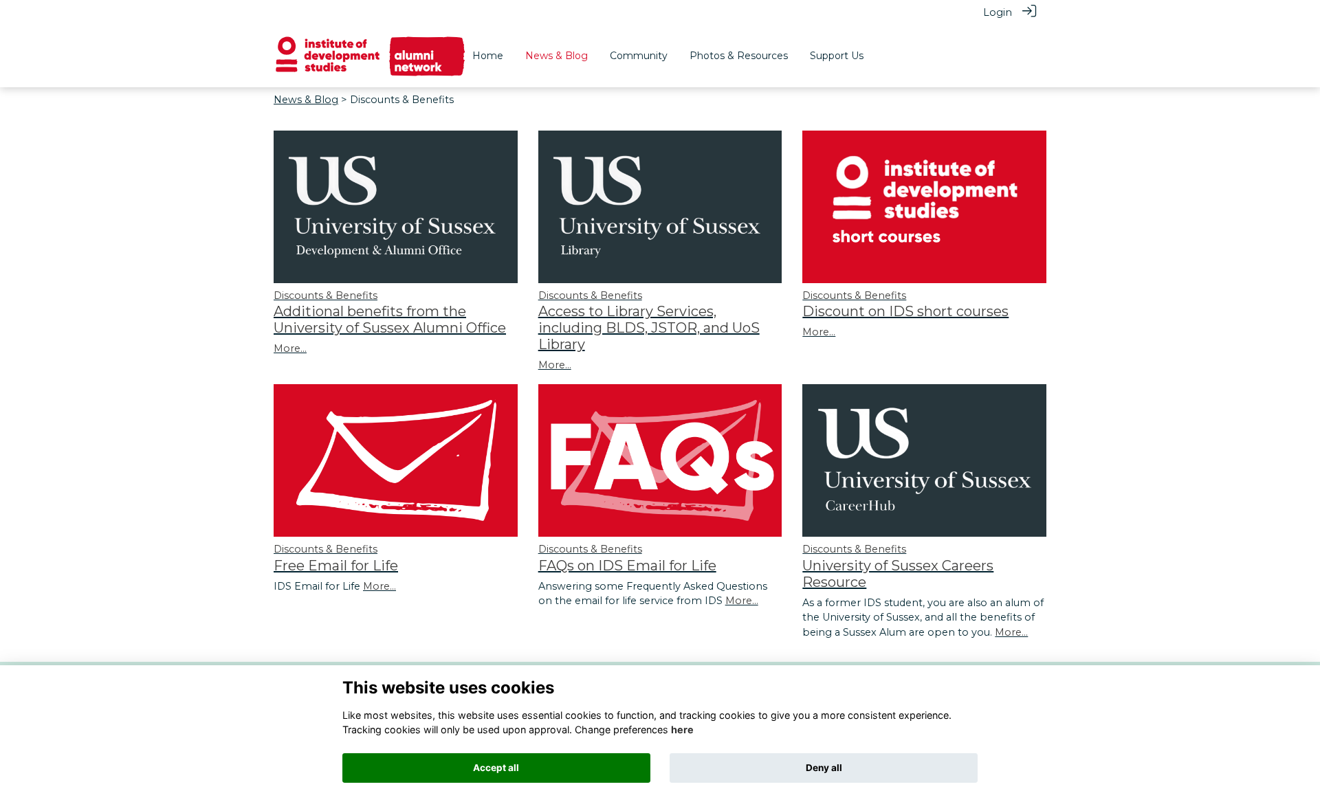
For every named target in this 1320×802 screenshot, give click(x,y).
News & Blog (306, 99)
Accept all (496, 767)
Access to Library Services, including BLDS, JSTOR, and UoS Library (649, 328)
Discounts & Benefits (325, 295)
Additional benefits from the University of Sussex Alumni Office (390, 319)
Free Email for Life (336, 565)
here (682, 729)
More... (290, 348)
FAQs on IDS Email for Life (627, 565)
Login (997, 12)
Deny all (824, 767)
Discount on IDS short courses (905, 311)
